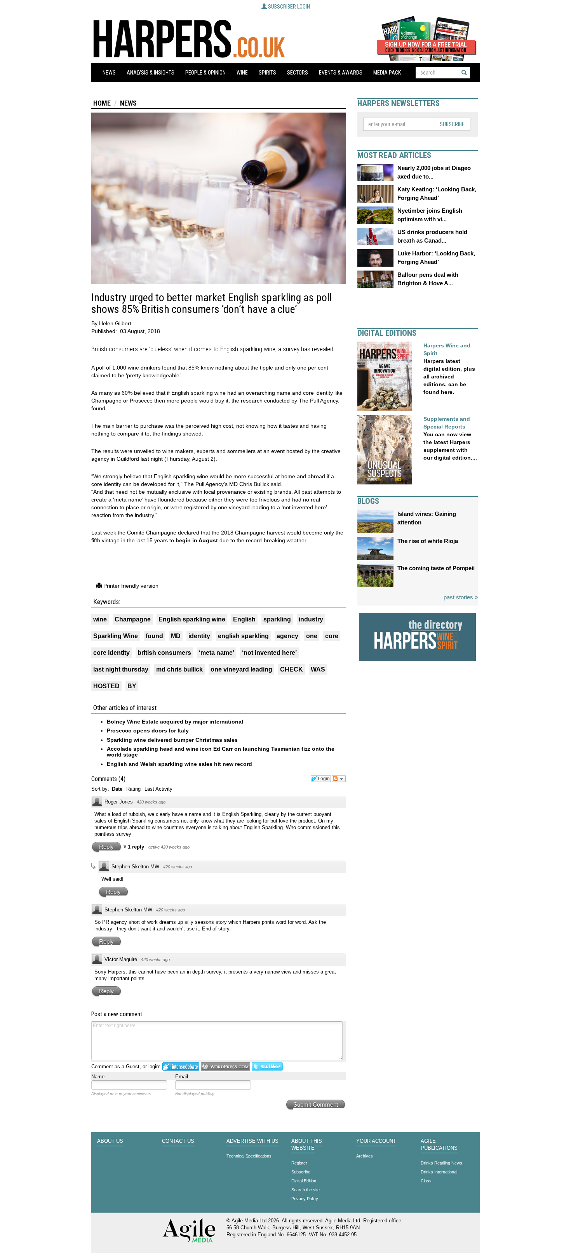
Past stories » (461, 597)
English (244, 619)
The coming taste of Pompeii (436, 568)
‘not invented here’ (269, 652)
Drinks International (439, 1172)
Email (181, 1076)
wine (100, 619)
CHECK (291, 669)
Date (117, 789)
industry (311, 619)
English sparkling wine (191, 619)
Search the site (305, 1189)
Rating (133, 789)
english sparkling (243, 636)
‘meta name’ (216, 652)
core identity (111, 652)
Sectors (297, 72)
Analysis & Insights (150, 72)
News (109, 72)
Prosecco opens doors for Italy (148, 730)
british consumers (164, 652)
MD (176, 636)
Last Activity (158, 789)
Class (426, 1180)
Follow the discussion (339, 778)
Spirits (267, 72)
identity (199, 636)
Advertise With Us (252, 1141)
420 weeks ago (151, 802)
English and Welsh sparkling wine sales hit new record (179, 764)
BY (131, 686)
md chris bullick (179, 669)
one (311, 636)
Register (299, 1163)
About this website (306, 1144)
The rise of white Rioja (427, 541)
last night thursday (120, 669)
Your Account (376, 1141)
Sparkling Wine (115, 636)
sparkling (277, 619)
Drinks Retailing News (441, 1163)
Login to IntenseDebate (180, 1066)
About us (110, 1141)
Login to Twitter (267, 1066)
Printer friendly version (130, 586)
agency (287, 636)
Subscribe (452, 124)
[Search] (464, 72)
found (154, 636)
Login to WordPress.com (225, 1066)
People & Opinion (205, 72)
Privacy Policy (304, 1198)
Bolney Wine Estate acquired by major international (175, 721)
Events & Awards (340, 72)
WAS (318, 669)
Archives (364, 1156)
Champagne (133, 619)
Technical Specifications (249, 1156)
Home (102, 103)
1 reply (137, 847)
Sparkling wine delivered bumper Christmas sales (172, 740)
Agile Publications (439, 1144)
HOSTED (106, 686)
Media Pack (387, 72)
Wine (242, 72)
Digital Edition (303, 1180)
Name (97, 1076)
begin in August (197, 540)
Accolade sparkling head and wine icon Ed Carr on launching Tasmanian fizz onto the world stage (220, 752)
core (331, 636)
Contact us (178, 1141)
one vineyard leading (241, 669)
